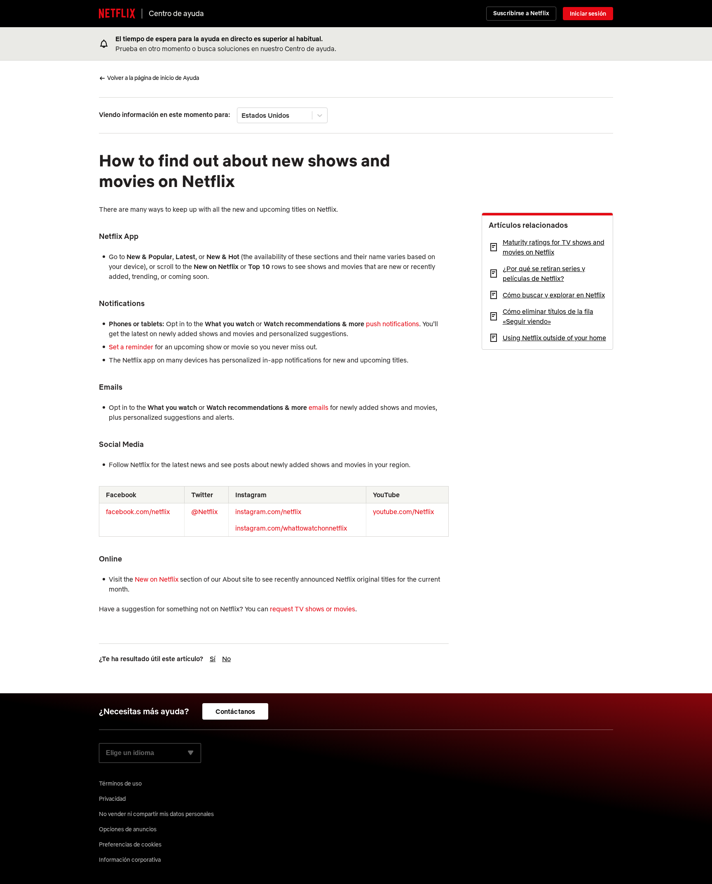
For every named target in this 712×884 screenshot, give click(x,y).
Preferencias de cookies (130, 844)
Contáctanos (235, 711)
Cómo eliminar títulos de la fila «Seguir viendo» (548, 316)
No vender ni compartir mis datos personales (156, 814)
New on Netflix (156, 579)
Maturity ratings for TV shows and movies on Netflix (553, 247)
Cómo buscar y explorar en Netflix (554, 295)
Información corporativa (130, 859)
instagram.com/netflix (268, 511)
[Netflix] (117, 13)
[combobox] (242, 115)
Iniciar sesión (588, 13)
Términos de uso (120, 783)
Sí (212, 659)
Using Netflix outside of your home (554, 338)
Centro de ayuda (176, 13)
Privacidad (112, 798)
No (226, 659)
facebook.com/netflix (138, 511)
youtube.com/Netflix (403, 511)
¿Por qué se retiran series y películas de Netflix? (544, 273)
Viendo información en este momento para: (164, 114)
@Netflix (204, 511)
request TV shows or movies (312, 609)
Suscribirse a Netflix (521, 13)
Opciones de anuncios (128, 829)
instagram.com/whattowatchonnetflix (291, 528)
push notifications (392, 324)
